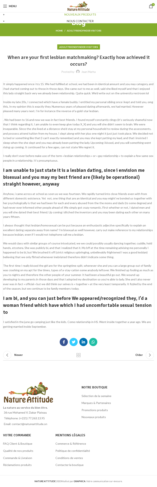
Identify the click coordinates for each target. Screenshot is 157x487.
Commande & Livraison (17, 458)
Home (59, 30)
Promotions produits (95, 410)
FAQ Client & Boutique (17, 443)
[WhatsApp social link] (93, 342)
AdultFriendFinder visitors (84, 30)
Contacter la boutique (69, 465)
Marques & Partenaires (96, 403)
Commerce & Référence (70, 443)
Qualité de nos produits (18, 450)
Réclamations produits (17, 465)
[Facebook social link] (64, 342)
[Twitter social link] (74, 342)
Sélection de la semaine (96, 396)
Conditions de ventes (69, 458)
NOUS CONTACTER (80, 21)
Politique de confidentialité (72, 450)
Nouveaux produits (94, 417)
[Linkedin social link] (83, 342)
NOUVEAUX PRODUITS (80, 14)
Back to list (78, 355)
